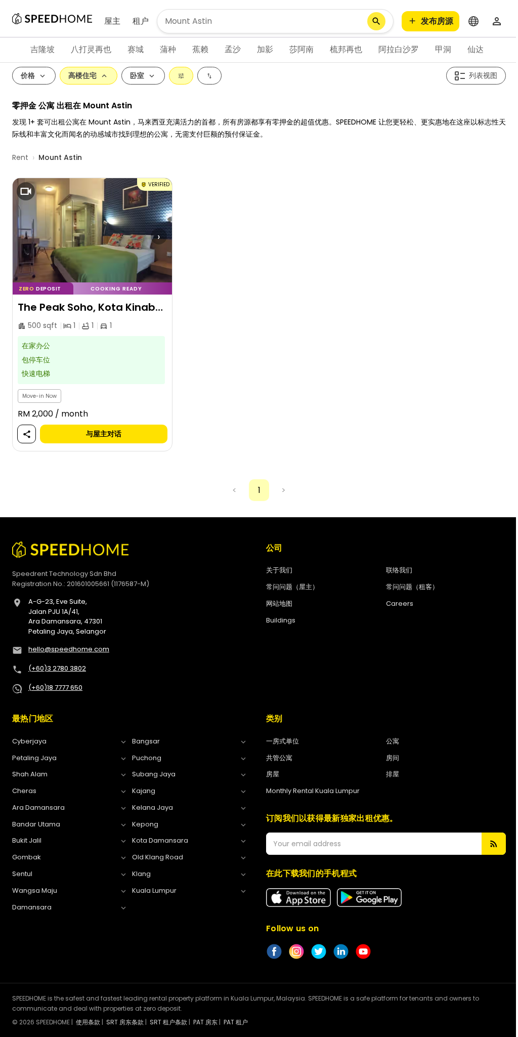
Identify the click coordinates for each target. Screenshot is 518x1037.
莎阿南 (301, 49)
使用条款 (88, 1022)
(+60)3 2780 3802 (57, 668)
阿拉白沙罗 (398, 49)
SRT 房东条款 (125, 1022)
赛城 (135, 49)
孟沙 (233, 49)
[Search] (376, 21)
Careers (399, 603)
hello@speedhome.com (68, 649)
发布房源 (437, 21)
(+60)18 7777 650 (55, 687)
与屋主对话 (103, 434)
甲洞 (443, 49)
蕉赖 (200, 49)
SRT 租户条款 (168, 1022)
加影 (265, 49)
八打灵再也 (91, 49)
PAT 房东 (205, 1022)
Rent (20, 157)
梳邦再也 (346, 49)
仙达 (475, 49)
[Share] (27, 434)
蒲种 (168, 49)
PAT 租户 (236, 1022)
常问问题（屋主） (292, 587)
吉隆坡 (42, 49)
